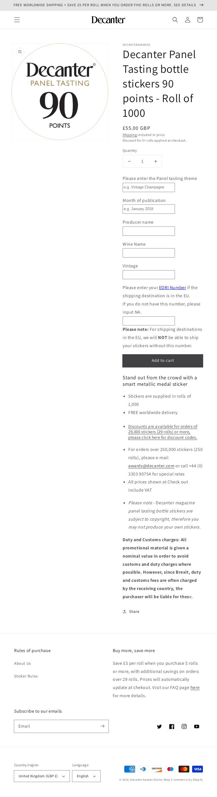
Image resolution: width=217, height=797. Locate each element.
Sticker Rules (26, 676)
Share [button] (134, 611)
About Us (22, 663)
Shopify (198, 779)
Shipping (130, 135)
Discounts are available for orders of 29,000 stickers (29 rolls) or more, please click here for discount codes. (162, 432)
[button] (17, 20)
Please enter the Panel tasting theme (160, 178)
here (194, 687)
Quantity (130, 150)
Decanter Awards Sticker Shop (150, 779)
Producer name (138, 222)
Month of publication (144, 200)
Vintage (130, 266)
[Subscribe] (102, 726)
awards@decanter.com (151, 466)
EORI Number (172, 287)
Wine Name (134, 244)
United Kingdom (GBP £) (38, 776)
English (83, 776)
